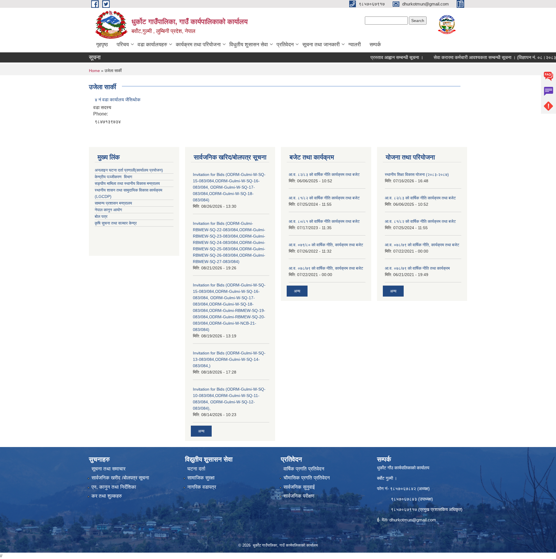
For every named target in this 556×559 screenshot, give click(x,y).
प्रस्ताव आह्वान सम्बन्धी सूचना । (383, 57)
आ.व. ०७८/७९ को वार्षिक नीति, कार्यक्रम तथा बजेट (326, 268)
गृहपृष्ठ (102, 44)
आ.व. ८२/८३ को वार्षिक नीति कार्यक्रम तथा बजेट (324, 174)
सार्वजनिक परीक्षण (299, 496)
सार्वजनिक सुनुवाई (299, 487)
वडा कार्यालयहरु (152, 44)
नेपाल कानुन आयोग (108, 209)
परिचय (123, 44)
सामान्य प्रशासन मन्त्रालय (113, 203)
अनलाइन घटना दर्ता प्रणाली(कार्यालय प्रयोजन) (129, 170)
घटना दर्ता (196, 469)
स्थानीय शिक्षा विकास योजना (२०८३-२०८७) (417, 174)
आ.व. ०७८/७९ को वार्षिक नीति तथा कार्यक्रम (417, 268)
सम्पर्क (375, 44)
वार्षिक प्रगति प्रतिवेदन (304, 469)
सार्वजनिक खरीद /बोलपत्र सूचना (120, 478)
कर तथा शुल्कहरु (107, 496)
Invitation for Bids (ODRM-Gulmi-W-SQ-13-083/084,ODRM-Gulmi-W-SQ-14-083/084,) (229, 359)
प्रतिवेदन (285, 44)
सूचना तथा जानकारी (321, 44)
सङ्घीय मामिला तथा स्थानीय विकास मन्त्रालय (127, 183)
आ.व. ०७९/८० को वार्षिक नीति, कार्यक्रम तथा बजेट (326, 244)
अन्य (201, 431)
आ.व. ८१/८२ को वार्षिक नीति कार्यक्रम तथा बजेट (324, 198)
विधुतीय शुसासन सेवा (248, 44)
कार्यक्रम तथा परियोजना (198, 44)
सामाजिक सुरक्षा (201, 478)
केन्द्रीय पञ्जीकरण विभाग (113, 176)
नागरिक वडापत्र (201, 487)
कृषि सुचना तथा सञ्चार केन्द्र (116, 223)
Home (94, 70)
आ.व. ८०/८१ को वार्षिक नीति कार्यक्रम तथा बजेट (324, 221)
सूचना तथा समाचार (108, 469)
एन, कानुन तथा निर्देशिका (114, 487)
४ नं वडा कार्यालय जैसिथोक (117, 99)
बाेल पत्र (101, 216)
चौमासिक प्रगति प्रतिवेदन (307, 478)
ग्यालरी (354, 44)
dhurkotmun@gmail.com (412, 519)
